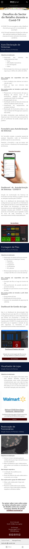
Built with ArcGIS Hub (8, 543)
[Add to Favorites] (22, 547)
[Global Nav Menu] (2, 2)
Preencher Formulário (14, 151)
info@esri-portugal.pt (15, 510)
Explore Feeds (5, 540)
